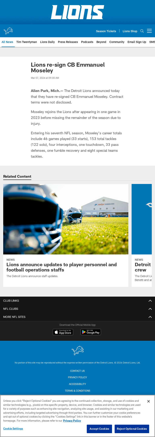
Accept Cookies (99, 428)
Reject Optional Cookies (132, 428)
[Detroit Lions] (77, 351)
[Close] (148, 401)
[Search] (142, 31)
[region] (77, 416)
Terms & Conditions (77, 390)
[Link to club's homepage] (8, 29)
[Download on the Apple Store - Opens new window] (63, 332)
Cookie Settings (13, 428)
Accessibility (77, 384)
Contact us (77, 370)
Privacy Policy (77, 377)
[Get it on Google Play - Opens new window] (90, 334)
